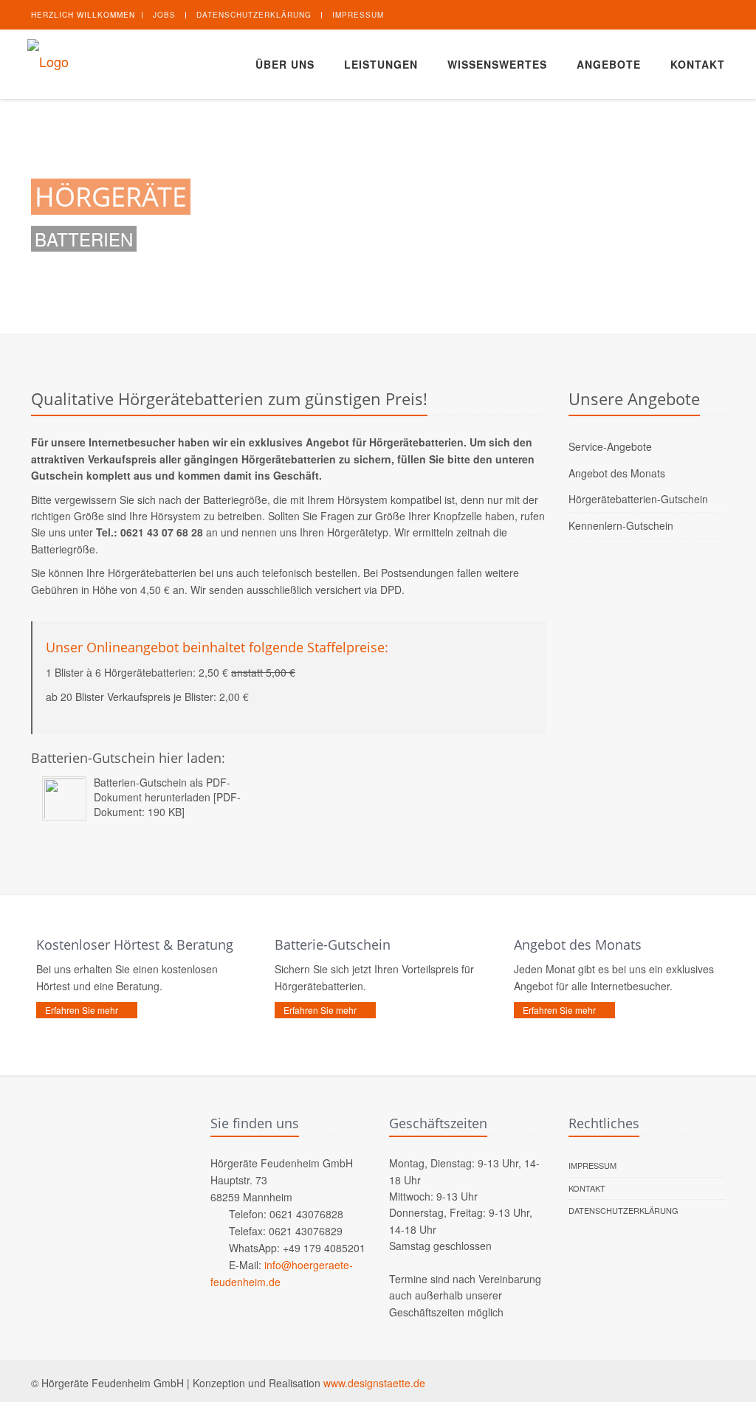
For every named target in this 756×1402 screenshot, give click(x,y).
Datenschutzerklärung (254, 15)
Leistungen (381, 64)
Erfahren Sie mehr (81, 1010)
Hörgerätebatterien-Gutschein (638, 498)
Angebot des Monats (616, 473)
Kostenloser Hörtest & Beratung (134, 944)
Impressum (358, 15)
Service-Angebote (610, 446)
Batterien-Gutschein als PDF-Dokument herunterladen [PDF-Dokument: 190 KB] (167, 797)
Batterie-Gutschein (333, 944)
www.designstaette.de (374, 1382)
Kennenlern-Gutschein (620, 525)
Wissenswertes (497, 64)
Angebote (609, 64)
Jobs (164, 15)
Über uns (285, 64)
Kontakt (697, 64)
